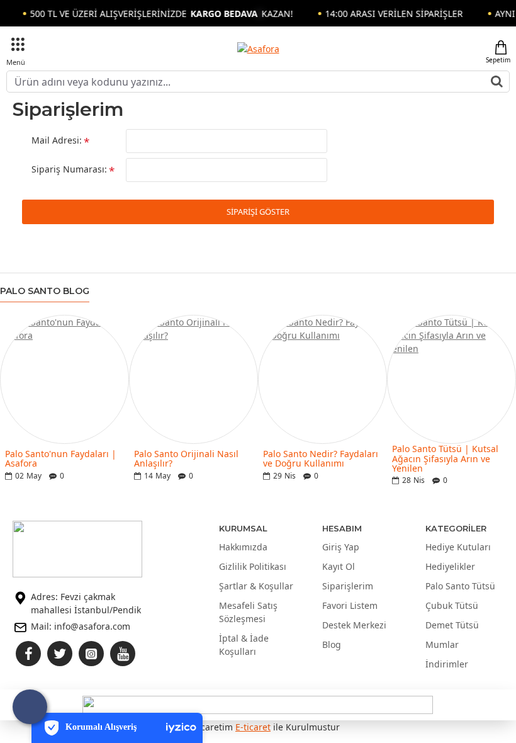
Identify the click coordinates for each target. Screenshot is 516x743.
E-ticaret (253, 727)
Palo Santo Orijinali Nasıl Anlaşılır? (186, 458)
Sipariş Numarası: (69, 169)
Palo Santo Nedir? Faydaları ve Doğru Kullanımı (320, 458)
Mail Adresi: (56, 140)
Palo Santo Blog (44, 291)
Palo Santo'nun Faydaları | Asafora (60, 458)
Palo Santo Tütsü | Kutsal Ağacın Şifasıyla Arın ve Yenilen (445, 458)
